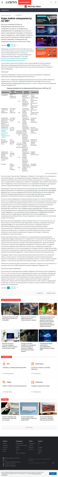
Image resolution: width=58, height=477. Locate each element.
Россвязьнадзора (51, 190)
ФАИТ (47, 185)
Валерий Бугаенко (33, 190)
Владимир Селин (5, 192)
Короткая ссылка (51, 293)
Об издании (32, 443)
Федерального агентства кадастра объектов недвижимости (22, 212)
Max (39, 443)
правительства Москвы (33, 196)
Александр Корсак (40, 194)
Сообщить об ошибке (10, 464)
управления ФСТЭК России (24, 192)
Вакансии (31, 447)
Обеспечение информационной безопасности (14, 65)
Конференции (19, 443)
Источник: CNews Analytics (51, 173)
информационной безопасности (22, 83)
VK (38, 445)
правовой (35, 242)
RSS (6, 460)
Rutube (39, 449)
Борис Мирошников (26, 222)
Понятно (53, 473)
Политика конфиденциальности (12, 462)
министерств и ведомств (15, 252)
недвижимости (43, 214)
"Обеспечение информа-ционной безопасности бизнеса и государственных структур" (5, 133)
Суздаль (18, 275)
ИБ (24, 49)
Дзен (39, 453)
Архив (4, 451)
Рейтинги (5, 447)
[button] (51, 2)
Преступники (32, 228)
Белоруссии (52, 273)
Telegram (40, 451)
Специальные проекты (21, 445)
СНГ (50, 88)
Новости (5, 443)
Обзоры (5, 449)
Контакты (31, 449)
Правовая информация (10, 465)
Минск (24, 275)
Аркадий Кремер (12, 194)
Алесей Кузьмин (36, 192)
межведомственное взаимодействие (32, 208)
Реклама (31, 445)
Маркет (18, 447)
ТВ (16, 451)
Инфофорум (24, 53)
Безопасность (25, 2)
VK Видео (40, 447)
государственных (51, 281)
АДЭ (33, 194)
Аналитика (5, 445)
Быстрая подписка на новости (12, 458)
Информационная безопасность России (30, 79)
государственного (17, 214)
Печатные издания (20, 453)
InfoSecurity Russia (45, 63)
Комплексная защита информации (11, 268)
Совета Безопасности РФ (38, 185)
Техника (18, 449)
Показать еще (29, 427)
